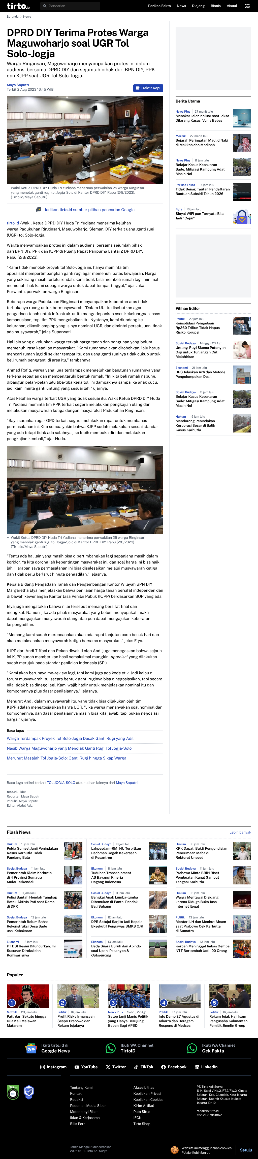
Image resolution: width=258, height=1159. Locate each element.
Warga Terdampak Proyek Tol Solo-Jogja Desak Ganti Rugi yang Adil (70, 738)
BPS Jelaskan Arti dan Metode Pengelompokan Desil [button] (200, 374)
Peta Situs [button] (142, 1112)
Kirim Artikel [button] (144, 1106)
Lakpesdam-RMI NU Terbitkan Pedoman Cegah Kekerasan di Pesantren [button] (116, 853)
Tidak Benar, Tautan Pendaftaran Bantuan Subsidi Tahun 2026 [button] (203, 191)
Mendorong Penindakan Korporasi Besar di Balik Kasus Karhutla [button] (195, 425)
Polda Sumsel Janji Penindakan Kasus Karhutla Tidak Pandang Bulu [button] (32, 853)
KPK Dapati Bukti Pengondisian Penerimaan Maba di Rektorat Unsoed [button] (201, 853)
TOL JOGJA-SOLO (61, 783)
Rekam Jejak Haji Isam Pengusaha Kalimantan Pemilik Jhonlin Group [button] (228, 1021)
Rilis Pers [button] (77, 1124)
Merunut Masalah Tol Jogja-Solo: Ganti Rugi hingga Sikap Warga (66, 758)
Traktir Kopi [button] (150, 88)
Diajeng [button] (198, 6)
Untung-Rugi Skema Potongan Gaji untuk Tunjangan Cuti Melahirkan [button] (200, 352)
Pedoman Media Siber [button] (88, 1106)
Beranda (13, 16)
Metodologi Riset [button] (84, 1112)
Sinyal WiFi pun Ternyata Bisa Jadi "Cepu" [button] (200, 216)
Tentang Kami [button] (81, 1088)
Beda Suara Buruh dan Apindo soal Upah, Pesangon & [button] (116, 950)
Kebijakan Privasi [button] (147, 1094)
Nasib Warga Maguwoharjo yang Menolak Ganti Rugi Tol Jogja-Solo (69, 748)
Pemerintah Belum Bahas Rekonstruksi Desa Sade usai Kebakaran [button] (28, 926)
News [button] (181, 6)
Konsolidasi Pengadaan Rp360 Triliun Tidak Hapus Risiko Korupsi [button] (198, 328)
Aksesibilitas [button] (144, 1088)
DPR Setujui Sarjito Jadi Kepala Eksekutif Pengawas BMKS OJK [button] (117, 924)
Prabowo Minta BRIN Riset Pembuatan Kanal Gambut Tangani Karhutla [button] (197, 877)
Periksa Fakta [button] (159, 6)
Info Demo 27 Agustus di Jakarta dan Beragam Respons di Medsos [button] (179, 1021)
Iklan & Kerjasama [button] (85, 1118)
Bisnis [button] (216, 6)
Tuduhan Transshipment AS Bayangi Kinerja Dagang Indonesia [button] (111, 877)
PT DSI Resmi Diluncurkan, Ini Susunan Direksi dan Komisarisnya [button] (31, 950)
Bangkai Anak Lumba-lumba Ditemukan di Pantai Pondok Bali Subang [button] (114, 902)
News (27, 16)
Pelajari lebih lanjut (196, 1152)
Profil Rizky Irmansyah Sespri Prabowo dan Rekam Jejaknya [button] (75, 1021)
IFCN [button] (138, 1118)
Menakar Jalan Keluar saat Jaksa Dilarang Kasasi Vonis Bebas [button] (202, 118)
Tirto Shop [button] (142, 1124)
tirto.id (13, 223)
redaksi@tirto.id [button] (208, 1111)
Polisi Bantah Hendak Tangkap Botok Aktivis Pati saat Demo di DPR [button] (32, 902)
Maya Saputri (18, 85)
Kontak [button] (76, 1094)
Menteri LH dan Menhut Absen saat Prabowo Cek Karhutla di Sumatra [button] (201, 926)
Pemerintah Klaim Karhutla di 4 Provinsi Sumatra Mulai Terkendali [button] (29, 877)
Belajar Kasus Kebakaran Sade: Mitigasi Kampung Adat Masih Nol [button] (200, 169)
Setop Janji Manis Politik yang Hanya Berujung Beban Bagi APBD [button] (128, 1021)
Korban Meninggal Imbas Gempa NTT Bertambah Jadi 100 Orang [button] (203, 948)
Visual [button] (232, 6)
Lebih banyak (240, 833)
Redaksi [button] (76, 1100)
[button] (18, 6)
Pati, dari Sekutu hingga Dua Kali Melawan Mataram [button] (26, 1021)
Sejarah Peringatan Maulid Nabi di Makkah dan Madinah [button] (202, 143)
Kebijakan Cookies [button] (149, 1100)
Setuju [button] (246, 1150)
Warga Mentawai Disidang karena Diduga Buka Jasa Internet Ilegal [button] (197, 902)
